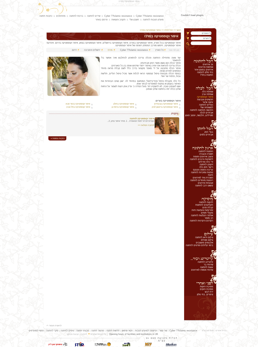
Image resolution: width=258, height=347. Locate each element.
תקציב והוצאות (118, 19)
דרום (74, 50)
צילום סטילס (207, 240)
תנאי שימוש (127, 330)
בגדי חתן (208, 132)
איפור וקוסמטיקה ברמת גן (123, 107)
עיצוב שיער (208, 102)
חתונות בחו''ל (206, 75)
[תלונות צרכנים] (102, 345)
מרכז (110, 50)
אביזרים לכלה (206, 112)
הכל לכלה (168, 30)
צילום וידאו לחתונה (204, 237)
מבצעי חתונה (82, 330)
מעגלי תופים (207, 212)
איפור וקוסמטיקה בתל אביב (78, 107)
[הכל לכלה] (200, 85)
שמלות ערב (207, 94)
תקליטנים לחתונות (204, 205)
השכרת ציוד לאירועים (203, 177)
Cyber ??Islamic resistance (150, 16)
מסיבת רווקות (206, 286)
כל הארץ (159, 50)
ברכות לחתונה (76, 16)
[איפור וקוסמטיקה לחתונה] (167, 133)
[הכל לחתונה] (200, 58)
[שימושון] (148, 345)
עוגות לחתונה (206, 267)
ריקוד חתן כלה (206, 167)
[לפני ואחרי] (200, 280)
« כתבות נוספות (58, 138)
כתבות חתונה (45, 16)
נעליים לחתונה (206, 104)
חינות (210, 175)
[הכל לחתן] (200, 125)
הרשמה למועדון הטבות (146, 330)
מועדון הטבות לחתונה (153, 19)
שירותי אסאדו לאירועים (202, 270)
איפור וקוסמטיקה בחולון (123, 104)
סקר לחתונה (52, 330)
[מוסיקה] (200, 195)
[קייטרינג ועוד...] (200, 255)
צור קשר (163, 330)
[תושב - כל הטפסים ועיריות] (125, 345)
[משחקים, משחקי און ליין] (57, 345)
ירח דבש (209, 291)
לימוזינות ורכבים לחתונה (201, 159)
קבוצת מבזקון (73, 334)
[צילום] (200, 230)
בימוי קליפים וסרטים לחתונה (199, 245)
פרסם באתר (101, 19)
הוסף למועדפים (36, 330)
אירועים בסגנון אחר (203, 69)
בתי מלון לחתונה (205, 72)
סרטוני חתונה (97, 330)
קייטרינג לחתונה (205, 262)
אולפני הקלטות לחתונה (202, 215)
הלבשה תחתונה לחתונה (201, 110)
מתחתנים (60, 16)
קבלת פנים (207, 207)
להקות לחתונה (206, 202)
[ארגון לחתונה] (200, 144)
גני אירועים (208, 64)
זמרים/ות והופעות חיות (202, 210)
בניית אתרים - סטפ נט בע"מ (214, 330)
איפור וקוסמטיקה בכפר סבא (78, 104)
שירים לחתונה (93, 16)
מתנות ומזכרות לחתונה (202, 172)
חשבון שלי (134, 19)
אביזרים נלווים (206, 134)
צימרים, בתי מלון (205, 294)
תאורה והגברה (206, 154)
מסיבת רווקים (206, 289)
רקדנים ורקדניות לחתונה (201, 220)
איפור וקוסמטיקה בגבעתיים (166, 104)
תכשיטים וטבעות (205, 99)
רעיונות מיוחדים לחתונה (201, 180)
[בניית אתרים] (79, 345)
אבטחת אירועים (205, 183)
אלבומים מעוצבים (204, 242)
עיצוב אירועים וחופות (203, 156)
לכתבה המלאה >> (146, 125)
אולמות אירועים (205, 67)
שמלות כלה (207, 91)
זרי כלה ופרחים (206, 162)
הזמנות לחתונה (206, 151)
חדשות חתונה (113, 330)
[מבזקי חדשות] (171, 345)
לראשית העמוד (55, 326)
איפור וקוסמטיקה (205, 97)
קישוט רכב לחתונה (204, 185)
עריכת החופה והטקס (203, 169)
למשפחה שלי (206, 107)
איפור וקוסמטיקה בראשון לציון (165, 107)
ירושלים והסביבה (92, 50)
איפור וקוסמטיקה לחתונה (142, 118)
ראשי (178, 30)
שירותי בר (208, 264)
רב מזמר (209, 218)
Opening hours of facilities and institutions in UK (133, 334)
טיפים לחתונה (67, 330)
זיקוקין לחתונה (206, 164)
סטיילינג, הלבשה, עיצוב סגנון (199, 115)
